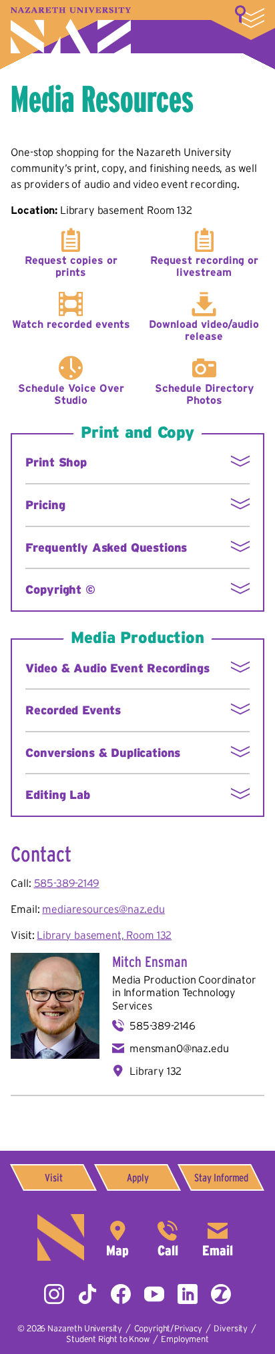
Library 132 (155, 1070)
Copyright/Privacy (168, 1328)
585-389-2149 (66, 883)
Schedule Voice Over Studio (71, 394)
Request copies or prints (71, 266)
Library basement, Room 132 (104, 935)
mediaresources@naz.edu (103, 909)
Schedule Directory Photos (204, 394)
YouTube (154, 1294)
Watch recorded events (71, 324)
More (249, 16)
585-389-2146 (162, 1025)
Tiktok (87, 1294)
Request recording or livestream (204, 266)
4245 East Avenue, (117, 1237)
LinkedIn (188, 1294)
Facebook (121, 1294)
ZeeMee (221, 1294)
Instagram (54, 1294)
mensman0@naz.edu (178, 1048)
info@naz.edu (218, 1237)
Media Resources (102, 98)
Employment (184, 1339)
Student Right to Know (108, 1339)
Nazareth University (71, 30)
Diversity (231, 1328)
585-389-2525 (168, 1237)
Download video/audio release (204, 330)
